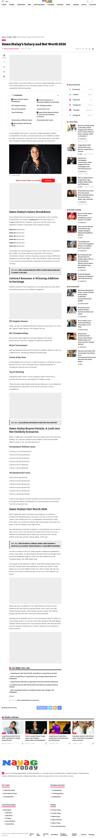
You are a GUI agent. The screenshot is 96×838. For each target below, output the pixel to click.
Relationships (84, 329)
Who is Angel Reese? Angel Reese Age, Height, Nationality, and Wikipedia (35, 738)
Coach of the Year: (43, 109)
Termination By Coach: (45, 120)
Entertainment (84, 303)
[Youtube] (80, 110)
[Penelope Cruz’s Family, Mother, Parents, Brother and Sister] (71, 310)
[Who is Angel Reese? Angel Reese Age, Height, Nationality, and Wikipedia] (71, 180)
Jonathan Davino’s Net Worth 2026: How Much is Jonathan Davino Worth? (83, 738)
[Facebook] (80, 89)
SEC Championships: (44, 105)
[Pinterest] (80, 100)
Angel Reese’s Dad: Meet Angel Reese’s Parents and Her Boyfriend (34, 682)
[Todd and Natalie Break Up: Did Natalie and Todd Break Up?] (71, 276)
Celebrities (83, 139)
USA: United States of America (28, 700)
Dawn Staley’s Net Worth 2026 (21, 124)
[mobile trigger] (3, 1)
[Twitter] (80, 95)
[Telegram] (80, 115)
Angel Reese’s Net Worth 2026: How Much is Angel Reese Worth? (33, 673)
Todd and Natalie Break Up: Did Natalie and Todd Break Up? (85, 276)
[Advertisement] (48, 21)
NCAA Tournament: (19, 109)
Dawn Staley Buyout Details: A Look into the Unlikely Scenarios (48, 114)
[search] (87, 1)
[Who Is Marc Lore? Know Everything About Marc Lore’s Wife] (71, 323)
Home (4, 37)
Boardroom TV (34, 219)
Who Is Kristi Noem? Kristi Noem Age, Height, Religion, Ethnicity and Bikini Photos (85, 231)
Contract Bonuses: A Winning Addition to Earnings (48, 101)
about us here (68, 776)
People (9, 37)
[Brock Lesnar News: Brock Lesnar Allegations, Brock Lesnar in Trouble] (71, 216)
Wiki (14, 37)
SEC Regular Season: (19, 105)
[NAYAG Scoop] (47, 1)
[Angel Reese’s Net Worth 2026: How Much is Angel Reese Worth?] (71, 147)
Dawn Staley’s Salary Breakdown (20, 100)
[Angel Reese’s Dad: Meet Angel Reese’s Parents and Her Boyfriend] (60, 727)
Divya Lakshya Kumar (11, 48)
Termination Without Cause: (22, 120)
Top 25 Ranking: (17, 112)
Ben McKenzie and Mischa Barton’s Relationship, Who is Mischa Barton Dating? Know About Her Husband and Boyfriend (85, 261)
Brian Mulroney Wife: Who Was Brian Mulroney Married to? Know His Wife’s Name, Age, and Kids (86, 195)
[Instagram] (80, 105)
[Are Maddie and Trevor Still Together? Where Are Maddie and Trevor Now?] (71, 244)
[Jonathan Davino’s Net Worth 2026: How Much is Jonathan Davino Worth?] (83, 727)
